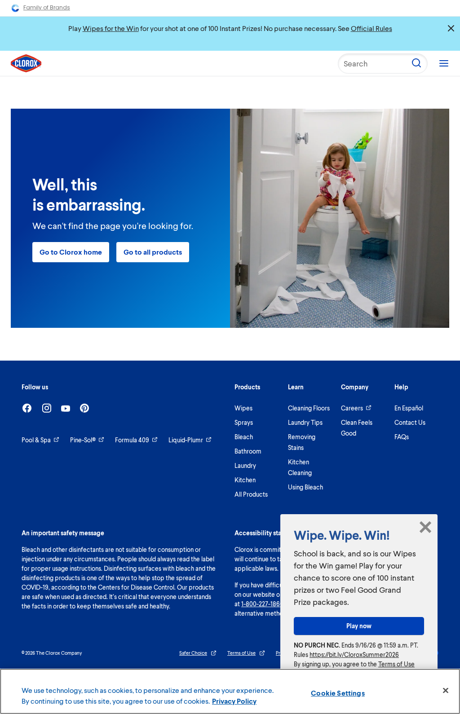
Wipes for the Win (111, 28)
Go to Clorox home (71, 251)
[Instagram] (46, 408)
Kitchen (245, 480)
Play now (359, 626)
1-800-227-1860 (262, 604)
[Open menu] (443, 63)
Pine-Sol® (83, 440)
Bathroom (247, 451)
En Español (408, 408)
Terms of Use (241, 653)
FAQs (401, 437)
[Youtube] (65, 408)
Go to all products (153, 251)
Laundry (245, 465)
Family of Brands (46, 7)
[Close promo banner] (451, 28)
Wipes (243, 408)
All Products (251, 494)
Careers (352, 408)
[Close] (446, 691)
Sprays (243, 422)
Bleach (243, 437)
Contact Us (409, 422)
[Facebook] (27, 408)
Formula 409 (132, 440)
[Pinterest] (84, 408)
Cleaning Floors (309, 408)
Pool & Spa (36, 440)
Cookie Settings (337, 692)
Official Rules (371, 28)
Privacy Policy (234, 700)
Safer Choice (193, 653)
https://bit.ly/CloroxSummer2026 (354, 654)
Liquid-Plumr (185, 440)
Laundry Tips (305, 422)
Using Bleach (305, 487)
